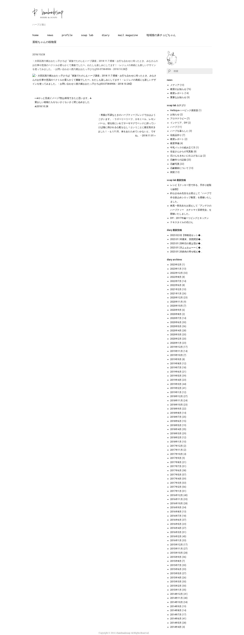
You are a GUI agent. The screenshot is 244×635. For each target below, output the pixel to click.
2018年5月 (175, 425)
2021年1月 (175, 293)
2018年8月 (175, 413)
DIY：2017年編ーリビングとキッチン (189, 218)
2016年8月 (175, 511)
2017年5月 (175, 474)
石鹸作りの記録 (178, 159)
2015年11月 (176, 548)
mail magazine (128, 35)
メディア (174, 85)
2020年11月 (176, 301)
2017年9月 (175, 458)
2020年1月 (175, 343)
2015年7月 (175, 565)
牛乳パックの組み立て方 (182, 147)
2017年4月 (175, 478)
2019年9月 (175, 359)
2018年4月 (175, 429)
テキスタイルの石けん (181, 222)
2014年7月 (175, 614)
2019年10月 (176, 355)
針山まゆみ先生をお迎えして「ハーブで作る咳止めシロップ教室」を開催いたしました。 (190, 197)
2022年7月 (175, 281)
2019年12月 (176, 347)
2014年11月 (176, 598)
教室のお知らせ (178, 89)
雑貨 (172, 172)
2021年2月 (175, 289)
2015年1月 (175, 589)
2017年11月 (176, 450)
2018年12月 (176, 396)
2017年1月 (175, 491)
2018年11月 (176, 400)
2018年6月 (175, 421)
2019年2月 (175, 388)
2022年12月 (176, 273)
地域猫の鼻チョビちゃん (161, 35)
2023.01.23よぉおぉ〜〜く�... (186, 247)
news (50, 35)
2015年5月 (175, 573)
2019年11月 (176, 351)
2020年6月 (175, 322)
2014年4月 (175, 627)
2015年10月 (176, 553)
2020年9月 (175, 310)
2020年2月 (175, 338)
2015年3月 (175, 581)
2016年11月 (176, 499)
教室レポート (177, 93)
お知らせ (174, 114)
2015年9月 (175, 557)
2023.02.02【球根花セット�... (186, 235)
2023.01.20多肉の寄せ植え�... (186, 251)
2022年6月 (175, 285)
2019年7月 (175, 367)
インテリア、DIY (178, 122)
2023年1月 (175, 268)
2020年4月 (175, 330)
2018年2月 (175, 437)
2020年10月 (176, 305)
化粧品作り (176, 135)
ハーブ (173, 127)
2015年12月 (176, 544)
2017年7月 (175, 466)
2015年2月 (175, 585)
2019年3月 (175, 384)
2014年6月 (175, 618)
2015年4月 (175, 577)
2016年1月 (175, 540)
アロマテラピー (178, 118)
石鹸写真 (174, 164)
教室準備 (174, 143)
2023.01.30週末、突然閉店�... (186, 239)
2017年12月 (176, 446)
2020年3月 (175, 334)
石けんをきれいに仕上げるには (186, 155)
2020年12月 (176, 297)
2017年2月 (175, 487)
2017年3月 (175, 483)
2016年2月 (175, 536)
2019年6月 (175, 371)
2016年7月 (175, 516)
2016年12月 (176, 495)
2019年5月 (175, 375)
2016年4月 (175, 528)
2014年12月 (176, 594)
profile (67, 35)
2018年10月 (176, 404)
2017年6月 (175, 470)
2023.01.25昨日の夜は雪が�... (186, 243)
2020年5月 (175, 326)
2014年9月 (175, 606)
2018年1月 (175, 441)
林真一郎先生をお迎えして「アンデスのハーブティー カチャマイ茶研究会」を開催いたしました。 (190, 209)
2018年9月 (175, 408)
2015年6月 (175, 569)
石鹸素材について (179, 168)
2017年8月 (175, 462)
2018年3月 (175, 433)
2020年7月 (175, 318)
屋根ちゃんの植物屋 (44, 42)
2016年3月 (175, 532)
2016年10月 (176, 503)
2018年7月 (175, 417)
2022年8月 (175, 277)
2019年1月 (175, 392)
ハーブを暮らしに (179, 131)
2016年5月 (175, 524)
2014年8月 (175, 610)
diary (105, 35)
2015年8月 (175, 561)
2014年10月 (176, 602)
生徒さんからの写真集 (181, 151)
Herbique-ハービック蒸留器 (184, 110)
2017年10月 (176, 454)
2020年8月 (175, 314)
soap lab (87, 35)
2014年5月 (175, 622)
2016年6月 (175, 520)
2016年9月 (175, 507)
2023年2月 (175, 264)
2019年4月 (175, 380)
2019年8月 (175, 363)
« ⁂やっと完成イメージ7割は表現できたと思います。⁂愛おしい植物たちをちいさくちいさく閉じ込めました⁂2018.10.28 (63, 102)
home (35, 35)
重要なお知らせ (178, 97)
